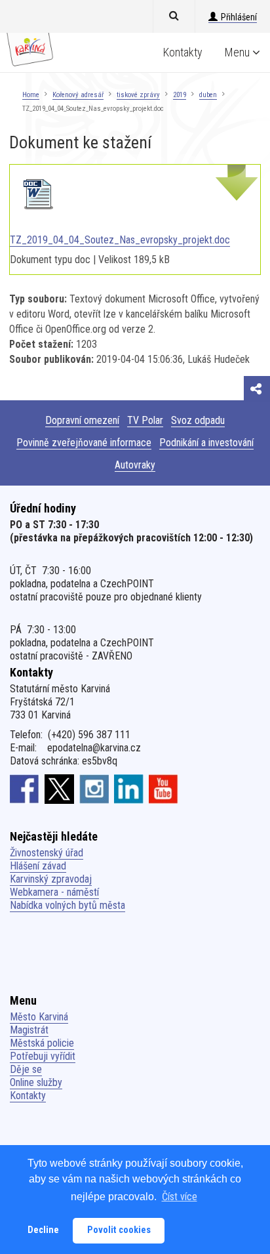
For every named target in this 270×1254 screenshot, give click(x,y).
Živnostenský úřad (46, 852)
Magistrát (29, 1030)
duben (208, 95)
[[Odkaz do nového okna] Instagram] (94, 788)
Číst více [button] (179, 1196)
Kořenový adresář (78, 95)
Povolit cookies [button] (119, 1230)
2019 (179, 95)
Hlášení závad (38, 866)
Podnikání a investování (206, 442)
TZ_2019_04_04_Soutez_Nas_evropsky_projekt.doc (120, 240)
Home (30, 95)
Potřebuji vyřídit (42, 1056)
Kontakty (182, 52)
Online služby (36, 1082)
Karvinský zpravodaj (51, 879)
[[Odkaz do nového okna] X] (59, 788)
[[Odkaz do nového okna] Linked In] (129, 788)
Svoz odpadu (198, 420)
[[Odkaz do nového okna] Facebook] (24, 788)
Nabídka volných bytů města (67, 905)
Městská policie (42, 1043)
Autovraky (135, 465)
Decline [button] (43, 1230)
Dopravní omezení (82, 420)
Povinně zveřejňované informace (83, 442)
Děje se (26, 1069)
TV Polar (145, 420)
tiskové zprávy (138, 95)
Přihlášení (239, 17)
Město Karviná (39, 1017)
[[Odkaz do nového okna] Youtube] (163, 788)
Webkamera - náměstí (54, 892)
